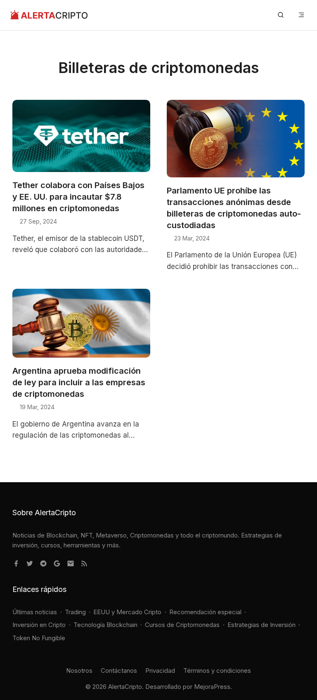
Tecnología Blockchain (105, 625)
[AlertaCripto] (49, 15)
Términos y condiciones (217, 670)
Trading (75, 612)
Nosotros (79, 670)
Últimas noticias (34, 612)
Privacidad (160, 670)
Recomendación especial (205, 612)
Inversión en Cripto (39, 625)
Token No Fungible (38, 638)
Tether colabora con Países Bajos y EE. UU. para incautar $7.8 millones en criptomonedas (78, 196)
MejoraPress (212, 687)
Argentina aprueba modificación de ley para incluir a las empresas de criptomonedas (78, 382)
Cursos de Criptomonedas (182, 625)
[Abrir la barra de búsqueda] (280, 15)
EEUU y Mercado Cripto (127, 612)
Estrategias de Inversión (261, 625)
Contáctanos (119, 670)
